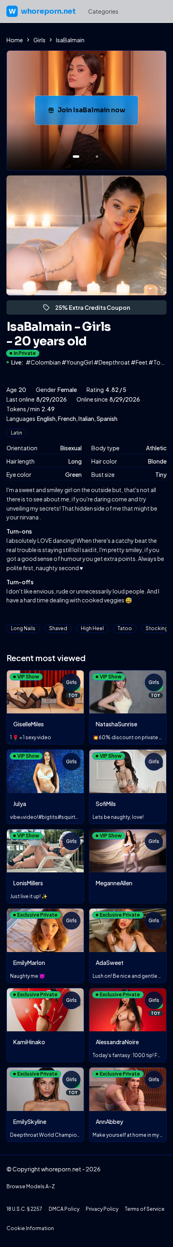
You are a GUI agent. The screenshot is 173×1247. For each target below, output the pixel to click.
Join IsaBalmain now (98, 112)
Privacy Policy (102, 1209)
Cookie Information (30, 1228)
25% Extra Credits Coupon (96, 309)
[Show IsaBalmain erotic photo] (76, 156)
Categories (103, 11)
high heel (92, 628)
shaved (58, 628)
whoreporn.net (42, 11)
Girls (39, 39)
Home (14, 39)
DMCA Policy (64, 1209)
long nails (23, 628)
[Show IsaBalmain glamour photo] (97, 156)
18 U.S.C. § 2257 (24, 1209)
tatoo (124, 628)
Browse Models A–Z (30, 1186)
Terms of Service (145, 1209)
